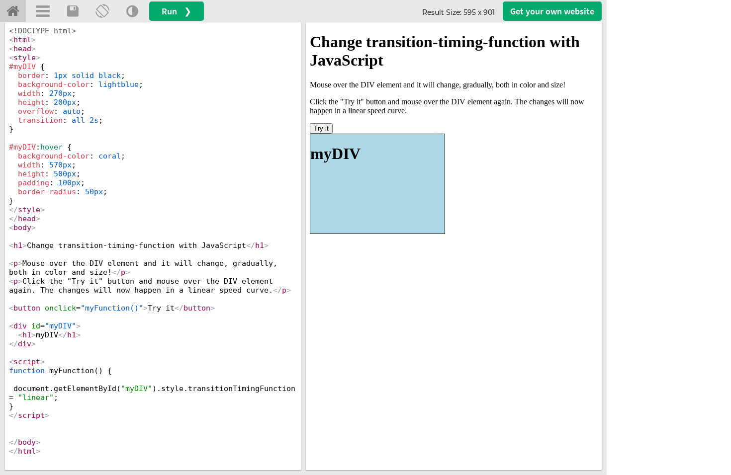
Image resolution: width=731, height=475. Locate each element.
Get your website (552, 11)
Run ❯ (176, 11)
